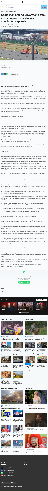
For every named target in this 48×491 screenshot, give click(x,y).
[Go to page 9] (28, 312)
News (2, 11)
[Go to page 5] (24, 312)
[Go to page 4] (23, 312)
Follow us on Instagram (9, 475)
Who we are (3, 478)
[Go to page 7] (26, 312)
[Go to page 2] (21, 312)
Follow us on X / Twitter (9, 467)
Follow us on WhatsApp (9, 472)
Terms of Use (10, 478)
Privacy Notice (17, 478)
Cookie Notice (30, 478)
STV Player (4, 462)
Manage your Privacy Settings (8, 482)
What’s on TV (4, 464)
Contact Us (23, 478)
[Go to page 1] (20, 312)
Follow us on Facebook (9, 470)
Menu (4, 1)
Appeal (26, 464)
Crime (3, 291)
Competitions (27, 462)
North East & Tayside (11, 11)
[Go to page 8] (27, 312)
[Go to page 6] (25, 312)
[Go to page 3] (22, 312)
